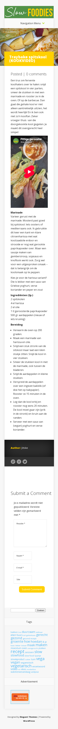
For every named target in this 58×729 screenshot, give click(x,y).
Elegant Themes (28, 717)
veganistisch (27, 662)
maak (31, 645)
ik (43, 641)
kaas (13, 645)
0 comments (36, 73)
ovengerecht (33, 648)
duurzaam (28, 632)
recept (17, 651)
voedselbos (31, 669)
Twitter (24, 461)
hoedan (36, 641)
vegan (15, 662)
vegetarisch (21, 666)
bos (19, 632)
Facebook (19, 461)
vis (19, 669)
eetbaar (39, 632)
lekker (18, 645)
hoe (27, 641)
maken (41, 644)
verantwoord (38, 666)
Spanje (37, 655)
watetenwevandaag (20, 671)
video (14, 669)
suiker (27, 659)
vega (40, 658)
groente (17, 641)
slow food (29, 655)
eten (13, 635)
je (46, 641)
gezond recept (29, 638)
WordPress (29, 721)
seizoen (29, 652)
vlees (23, 669)
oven (24, 648)
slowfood (17, 655)
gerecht (42, 635)
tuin (33, 659)
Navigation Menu (30, 23)
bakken (14, 632)
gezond (16, 638)
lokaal (23, 645)
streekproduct (18, 659)
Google (13, 461)
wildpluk (35, 672)
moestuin (16, 648)
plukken (42, 648)
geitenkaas (31, 635)
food (19, 635)
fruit (24, 635)
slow (38, 651)
